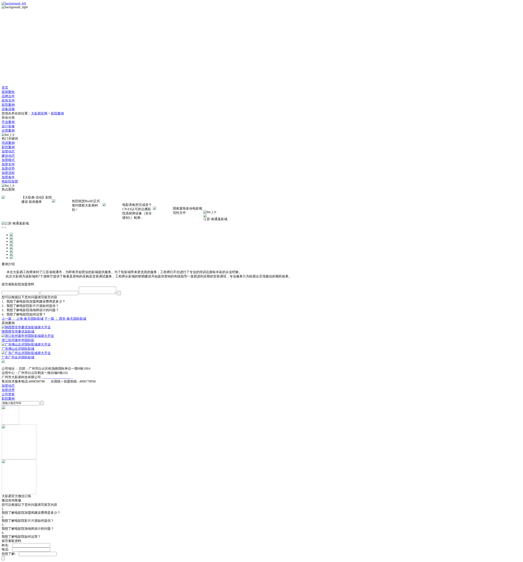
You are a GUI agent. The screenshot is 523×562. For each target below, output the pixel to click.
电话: (6, 549)
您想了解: (10, 553)
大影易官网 (39, 113)
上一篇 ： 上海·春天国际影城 (23, 318)
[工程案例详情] (265, 47)
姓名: (6, 545)
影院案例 (57, 113)
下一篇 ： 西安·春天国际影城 (65, 318)
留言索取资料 (11, 541)
